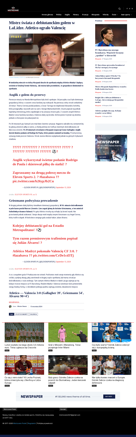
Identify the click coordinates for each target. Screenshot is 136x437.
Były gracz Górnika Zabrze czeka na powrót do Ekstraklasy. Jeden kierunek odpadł (67, 380)
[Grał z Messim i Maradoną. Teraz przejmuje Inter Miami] (68, 332)
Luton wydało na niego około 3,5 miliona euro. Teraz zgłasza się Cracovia (24, 346)
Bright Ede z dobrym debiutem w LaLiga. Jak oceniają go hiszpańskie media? (109, 100)
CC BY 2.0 (22, 77)
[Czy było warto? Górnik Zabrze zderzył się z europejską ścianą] (111, 332)
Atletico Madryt (22, 314)
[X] (132, 8)
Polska (7, 350)
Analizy (7, 385)
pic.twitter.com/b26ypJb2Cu (33, 181)
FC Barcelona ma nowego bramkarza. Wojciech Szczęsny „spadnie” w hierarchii (109, 53)
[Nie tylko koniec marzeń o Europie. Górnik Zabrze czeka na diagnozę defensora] (111, 365)
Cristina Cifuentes (14, 77)
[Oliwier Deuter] (11, 306)
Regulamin (32, 423)
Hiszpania (14, 302)
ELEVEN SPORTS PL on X (26, 194)
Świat (50, 350)
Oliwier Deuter (22, 306)
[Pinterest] (77, 306)
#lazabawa (47, 177)
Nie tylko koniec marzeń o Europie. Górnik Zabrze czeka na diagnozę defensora (108, 380)
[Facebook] (127, 8)
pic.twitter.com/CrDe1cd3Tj (53, 255)
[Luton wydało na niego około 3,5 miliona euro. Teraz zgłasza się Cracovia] (24, 332)
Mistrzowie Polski (19, 423)
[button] (119, 8)
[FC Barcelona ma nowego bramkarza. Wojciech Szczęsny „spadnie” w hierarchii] (111, 35)
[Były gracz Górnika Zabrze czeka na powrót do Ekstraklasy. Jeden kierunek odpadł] (68, 365)
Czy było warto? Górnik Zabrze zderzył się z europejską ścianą (110, 346)
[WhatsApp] (82, 306)
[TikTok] (129, 8)
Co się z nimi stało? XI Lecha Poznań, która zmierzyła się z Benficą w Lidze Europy (23, 380)
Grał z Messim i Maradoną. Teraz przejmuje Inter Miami (64, 346)
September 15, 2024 (63, 187)
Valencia (33, 314)
